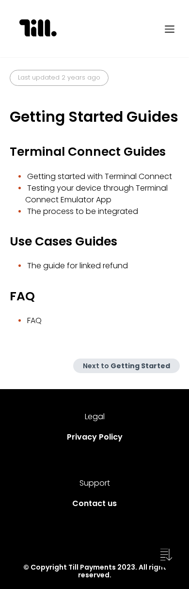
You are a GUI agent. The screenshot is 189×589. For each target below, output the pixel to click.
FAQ (34, 320)
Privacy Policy (95, 436)
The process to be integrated (82, 211)
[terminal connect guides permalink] (5, 152)
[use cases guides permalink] (5, 241)
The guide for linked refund (77, 265)
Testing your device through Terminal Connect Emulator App (96, 193)
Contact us (94, 503)
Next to (126, 366)
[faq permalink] (5, 296)
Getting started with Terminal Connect (99, 176)
